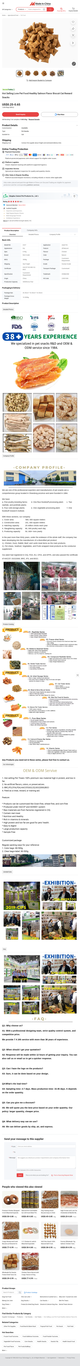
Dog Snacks (25, 1300)
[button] (71, 234)
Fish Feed (70, 1326)
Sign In (5, 221)
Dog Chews (5, 1304)
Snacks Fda (54, 1341)
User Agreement (51, 1358)
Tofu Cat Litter (25, 1297)
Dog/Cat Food (6, 1297)
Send (20, 1175)
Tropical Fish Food (46, 1326)
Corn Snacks (29, 1341)
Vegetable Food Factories (12, 1341)
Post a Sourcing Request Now (62, 1175)
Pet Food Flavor (9, 1346)
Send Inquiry (20, 114)
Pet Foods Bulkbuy (24, 1346)
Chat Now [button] (60, 114)
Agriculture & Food (13, 15)
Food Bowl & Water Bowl (28, 1326)
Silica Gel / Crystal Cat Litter (68, 1297)
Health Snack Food (69, 1341)
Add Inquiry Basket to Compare (40, 80)
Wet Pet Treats (63, 1300)
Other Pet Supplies (10, 1326)
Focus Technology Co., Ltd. (26, 1358)
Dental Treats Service (65, 1304)
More (4, 1350)
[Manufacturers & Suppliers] (40, 4)
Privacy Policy (71, 1358)
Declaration (61, 1358)
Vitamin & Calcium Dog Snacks (50, 1304)
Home (4, 15)
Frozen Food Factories (11, 1336)
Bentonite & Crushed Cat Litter (50, 1297)
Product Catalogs (31, 1292)
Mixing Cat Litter (7, 1300)
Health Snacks (41, 1341)
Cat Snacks (43, 1300)
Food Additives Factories (31, 1336)
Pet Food (23, 15)
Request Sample (34, 119)
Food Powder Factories (50, 1336)
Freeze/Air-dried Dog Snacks (30, 1304)
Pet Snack (59, 1326)
